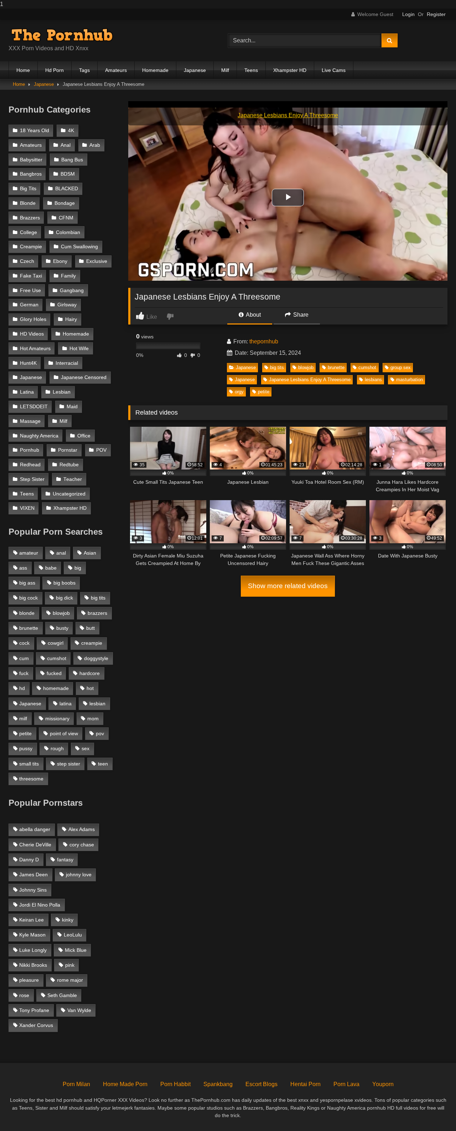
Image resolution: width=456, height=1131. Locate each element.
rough (57, 748)
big (77, 568)
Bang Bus (72, 159)
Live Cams (334, 70)
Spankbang (218, 1084)
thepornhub (263, 341)
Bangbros (31, 174)
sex (85, 748)
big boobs (64, 583)
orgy (239, 391)
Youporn (383, 1084)
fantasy (65, 859)
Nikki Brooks (33, 965)
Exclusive (96, 261)
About (253, 315)
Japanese (195, 70)
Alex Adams (81, 829)
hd (22, 688)
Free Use (30, 290)
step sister (68, 764)
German (29, 304)
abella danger (34, 829)
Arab (94, 145)
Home (23, 70)
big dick (64, 598)
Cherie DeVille (35, 844)
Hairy (71, 319)
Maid (72, 406)
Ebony (60, 261)
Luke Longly (33, 950)
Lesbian (62, 392)
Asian (90, 553)
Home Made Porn (125, 1084)
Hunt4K (28, 363)
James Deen (33, 874)
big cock (28, 598)
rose (24, 995)
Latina (27, 392)
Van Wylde (79, 1010)
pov (100, 733)
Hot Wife (79, 348)
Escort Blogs (261, 1084)
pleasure (29, 980)
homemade (56, 688)
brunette (336, 367)
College (28, 232)
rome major (70, 980)
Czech (27, 261)
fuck (23, 673)
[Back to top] (434, 1111)
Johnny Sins (33, 890)
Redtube (69, 464)
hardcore (89, 673)
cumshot (367, 367)
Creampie (31, 246)
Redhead (30, 464)
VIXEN (27, 508)
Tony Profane (34, 1010)
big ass (27, 583)
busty (62, 628)
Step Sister (32, 479)
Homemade (155, 70)
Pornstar (67, 450)
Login (408, 14)
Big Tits (28, 188)
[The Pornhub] (62, 35)
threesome (31, 779)
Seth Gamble (62, 995)
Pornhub (29, 450)
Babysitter (31, 159)
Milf (225, 70)
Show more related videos (288, 586)
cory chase (81, 844)
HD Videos (32, 334)
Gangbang (72, 290)
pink (69, 965)
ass (23, 568)
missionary (57, 718)
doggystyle (96, 658)
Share (300, 315)
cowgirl (55, 643)
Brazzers (30, 218)
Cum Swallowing (79, 246)
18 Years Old (34, 130)
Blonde (28, 203)
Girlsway (67, 304)
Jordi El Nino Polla (39, 905)
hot (90, 688)
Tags (84, 70)
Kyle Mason (32, 935)
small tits (29, 764)
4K (71, 130)
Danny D (29, 859)
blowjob (306, 367)
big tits (277, 367)
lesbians (373, 379)
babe (51, 568)
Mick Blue (76, 950)
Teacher (72, 479)
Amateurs (116, 70)
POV (101, 450)
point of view (64, 733)
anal (61, 553)
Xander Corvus (36, 1025)
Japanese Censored (84, 377)
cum (24, 658)
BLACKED (66, 188)
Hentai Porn (305, 1084)
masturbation (409, 379)
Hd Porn (54, 70)
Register (436, 14)
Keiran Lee (31, 920)
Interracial (67, 363)
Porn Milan (76, 1084)
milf (23, 718)
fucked (54, 673)
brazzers (97, 613)
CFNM (66, 218)
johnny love (79, 874)
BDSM (68, 174)
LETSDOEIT (34, 406)
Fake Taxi (31, 276)
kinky (67, 920)
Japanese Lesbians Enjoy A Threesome (310, 379)
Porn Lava (346, 1084)
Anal (66, 145)
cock (24, 643)
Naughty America (39, 436)
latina (65, 703)
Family (68, 276)
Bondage (65, 203)
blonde (27, 613)
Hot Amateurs (35, 348)
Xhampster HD (289, 70)
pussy (25, 748)
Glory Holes (33, 319)
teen (103, 764)
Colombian (68, 232)
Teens (251, 70)
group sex (400, 367)
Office (83, 436)
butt (90, 628)
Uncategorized (69, 494)
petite (263, 391)
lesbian (97, 703)
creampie (91, 643)
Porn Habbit (175, 1084)
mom (93, 718)
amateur (28, 553)
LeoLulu (73, 935)
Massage (30, 421)
